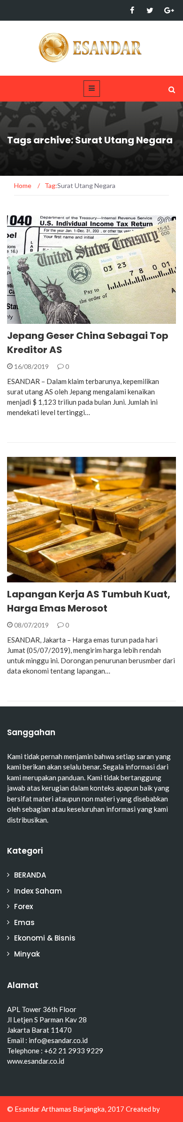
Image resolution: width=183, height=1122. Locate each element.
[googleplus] (168, 10)
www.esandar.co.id (35, 1061)
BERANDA (30, 875)
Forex (23, 906)
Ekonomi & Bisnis (48, 318)
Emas (28, 577)
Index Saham (38, 891)
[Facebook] (132, 10)
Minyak (27, 954)
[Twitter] (150, 10)
